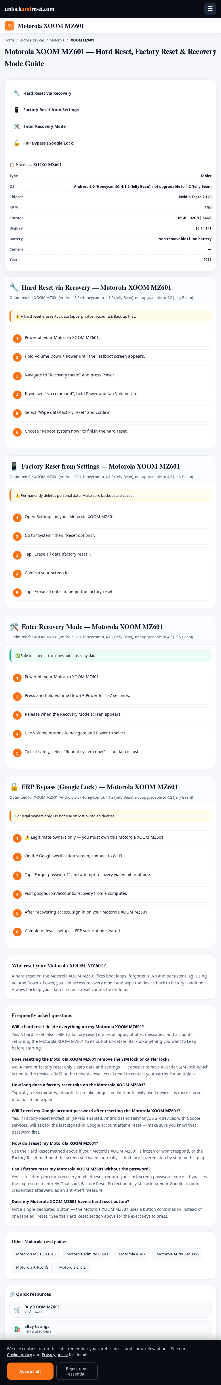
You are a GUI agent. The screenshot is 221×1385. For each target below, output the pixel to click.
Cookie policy (19, 1354)
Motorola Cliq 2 (72, 1267)
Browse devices (32, 40)
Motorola (57, 40)
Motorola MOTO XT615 (36, 1254)
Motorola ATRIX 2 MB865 (178, 1254)
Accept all (30, 1371)
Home (9, 40)
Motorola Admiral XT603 (87, 1254)
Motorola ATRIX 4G (32, 1267)
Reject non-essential (77, 1371)
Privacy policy (55, 1354)
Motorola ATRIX (132, 1254)
